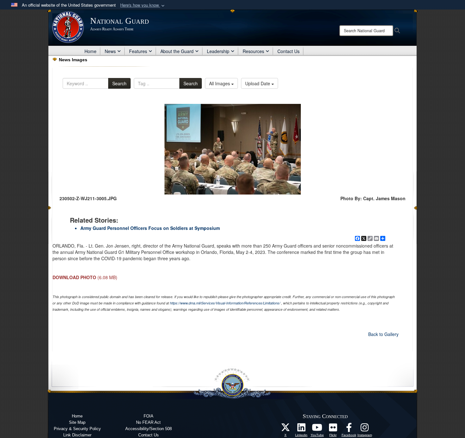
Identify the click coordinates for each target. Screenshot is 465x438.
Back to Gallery (383, 334)
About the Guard (177, 51)
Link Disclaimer (77, 435)
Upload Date (258, 83)
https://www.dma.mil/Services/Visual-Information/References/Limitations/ (225, 303)
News (110, 51)
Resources (253, 51)
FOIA (148, 416)
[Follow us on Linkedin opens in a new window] (301, 429)
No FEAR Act (148, 422)
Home (90, 51)
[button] (143, 5)
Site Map (77, 422)
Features (138, 51)
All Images (220, 83)
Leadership (218, 51)
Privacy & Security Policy (77, 428)
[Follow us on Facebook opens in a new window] (349, 429)
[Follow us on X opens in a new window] (286, 429)
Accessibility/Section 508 (148, 428)
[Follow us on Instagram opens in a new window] (365, 429)
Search (119, 83)
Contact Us (288, 51)
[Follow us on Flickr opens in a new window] (333, 429)
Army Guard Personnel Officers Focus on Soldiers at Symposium (150, 228)
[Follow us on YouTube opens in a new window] (317, 429)
